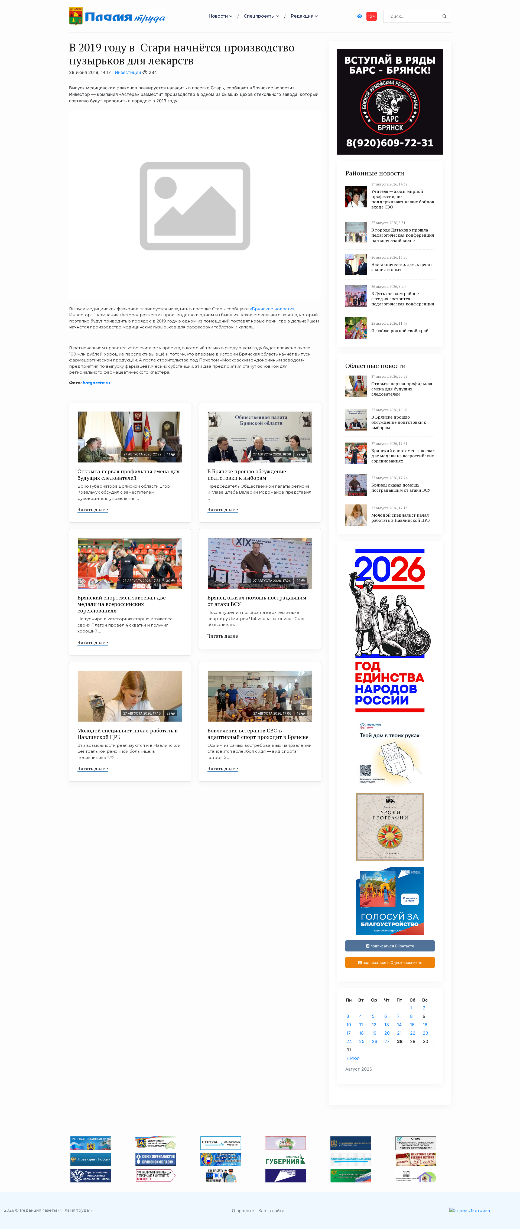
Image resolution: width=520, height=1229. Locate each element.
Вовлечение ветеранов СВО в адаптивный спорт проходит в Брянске (257, 734)
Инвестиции (128, 72)
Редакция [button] (302, 16)
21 (399, 1033)
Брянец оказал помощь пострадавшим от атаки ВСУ (256, 601)
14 (399, 1024)
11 (361, 1024)
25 (362, 1041)
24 (349, 1041)
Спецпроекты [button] (259, 16)
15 (412, 1024)
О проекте (243, 1210)
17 (348, 1033)
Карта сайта (271, 1210)
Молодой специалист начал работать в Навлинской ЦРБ (127, 734)
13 (386, 1024)
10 (348, 1024)
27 (386, 1041)
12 (374, 1024)
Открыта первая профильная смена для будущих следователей (128, 474)
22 (412, 1033)
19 (374, 1033)
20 (387, 1033)
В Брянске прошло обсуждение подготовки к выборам (246, 474)
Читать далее (92, 509)
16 (425, 1024)
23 (425, 1033)
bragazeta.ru (96, 382)
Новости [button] (218, 16)
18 (361, 1033)
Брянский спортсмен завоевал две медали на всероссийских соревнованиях (121, 604)
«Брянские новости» (272, 308)
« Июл (352, 1058)
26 (374, 1041)
